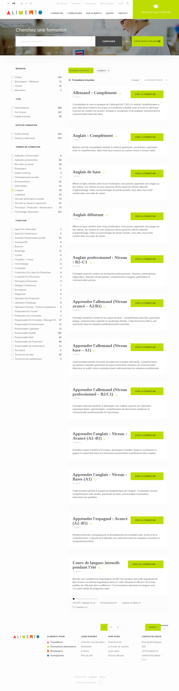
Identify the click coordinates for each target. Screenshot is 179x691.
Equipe (110, 13)
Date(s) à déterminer (25, 138)
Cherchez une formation (93, 642)
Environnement (22, 181)
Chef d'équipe (22, 264)
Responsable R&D (24, 337)
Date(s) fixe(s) (22, 134)
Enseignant (20, 290)
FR (13, 3)
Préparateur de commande (28, 316)
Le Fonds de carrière (118, 646)
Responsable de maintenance (30, 346)
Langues (15, 21)
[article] (62, 642)
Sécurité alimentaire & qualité (29, 199)
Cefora (18, 77)
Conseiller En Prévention (27, 277)
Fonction (21, 220)
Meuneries (20, 90)
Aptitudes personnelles (26, 160)
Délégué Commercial (25, 285)
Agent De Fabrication (25, 229)
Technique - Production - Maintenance (33, 207)
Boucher (19, 246)
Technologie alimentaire (27, 212)
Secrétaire (20, 350)
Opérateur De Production (27, 298)
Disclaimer (93, 677)
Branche (21, 68)
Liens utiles (113, 651)
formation (57, 13)
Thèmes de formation (28, 147)
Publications (90, 3)
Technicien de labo (24, 354)
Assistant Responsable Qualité (30, 238)
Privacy (102, 677)
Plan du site (62, 3)
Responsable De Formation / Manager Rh (35, 320)
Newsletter (76, 3)
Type (18, 99)
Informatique (21, 186)
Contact (123, 13)
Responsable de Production (29, 341)
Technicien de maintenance (28, 359)
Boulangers (20, 168)
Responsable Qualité (25, 333)
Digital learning (22, 116)
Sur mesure (20, 112)
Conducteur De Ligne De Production (33, 272)
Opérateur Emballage (25, 303)
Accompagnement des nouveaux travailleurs (85, 22)
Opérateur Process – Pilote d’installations (35, 307)
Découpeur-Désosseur (26, 281)
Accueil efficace (116, 655)
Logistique (129, 21)
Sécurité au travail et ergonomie (30, 203)
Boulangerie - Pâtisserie (27, 81)
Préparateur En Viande (26, 311)
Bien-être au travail (24, 164)
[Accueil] (26, 636)
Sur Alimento (94, 13)
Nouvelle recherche (79, 70)
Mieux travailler (107, 3)
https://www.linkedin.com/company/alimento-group (31, 3)
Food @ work (114, 642)
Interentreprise (22, 108)
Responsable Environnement (29, 324)
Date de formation (26, 125)
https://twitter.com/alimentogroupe (26, 3)
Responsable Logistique (27, 329)
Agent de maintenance (26, 233)
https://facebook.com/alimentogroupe (22, 3)
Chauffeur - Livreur (24, 259)
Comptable (20, 268)
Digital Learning (23, 173)
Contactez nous (151, 655)
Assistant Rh (21, 242)
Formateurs (75, 13)
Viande (18, 86)
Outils (120, 3)
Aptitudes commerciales (27, 155)
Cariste (18, 255)
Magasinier (20, 294)
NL (8, 3)
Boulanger (20, 251)
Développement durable (27, 177)
